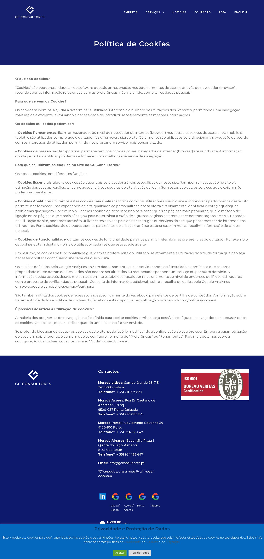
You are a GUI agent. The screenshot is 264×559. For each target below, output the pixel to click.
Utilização (173, 542)
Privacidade (133, 542)
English (240, 12)
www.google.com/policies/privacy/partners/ (58, 286)
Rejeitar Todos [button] (140, 552)
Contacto (202, 12)
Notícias (179, 12)
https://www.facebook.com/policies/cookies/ (179, 300)
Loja (222, 12)
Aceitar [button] (119, 552)
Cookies (152, 542)
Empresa (131, 12)
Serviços (153, 12)
